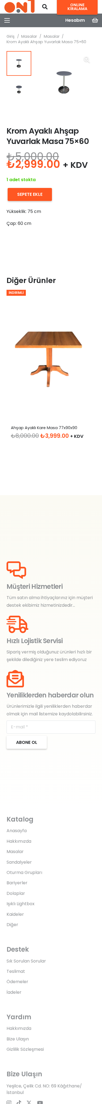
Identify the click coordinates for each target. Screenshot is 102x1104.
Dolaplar (16, 893)
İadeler (14, 992)
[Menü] (7, 20)
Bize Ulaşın (18, 1039)
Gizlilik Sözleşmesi (25, 1049)
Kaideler (15, 914)
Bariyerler (17, 883)
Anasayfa (17, 831)
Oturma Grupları (24, 872)
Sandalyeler (19, 862)
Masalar (29, 36)
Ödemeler (17, 982)
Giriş (11, 36)
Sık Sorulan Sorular (26, 961)
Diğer (12, 924)
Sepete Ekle (29, 194)
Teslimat (16, 971)
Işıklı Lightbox (21, 904)
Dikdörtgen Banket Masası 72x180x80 (46, 427)
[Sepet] (95, 20)
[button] (45, 7)
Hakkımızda (19, 841)
